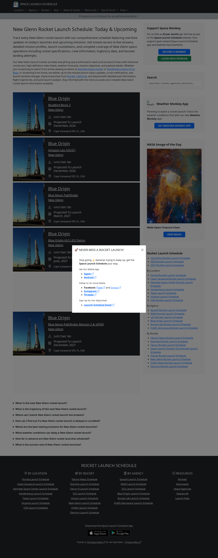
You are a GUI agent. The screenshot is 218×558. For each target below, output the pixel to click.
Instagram (90, 291)
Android (89, 277)
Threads (89, 294)
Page (100, 287)
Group (114, 287)
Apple (87, 273)
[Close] (142, 250)
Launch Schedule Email (98, 305)
